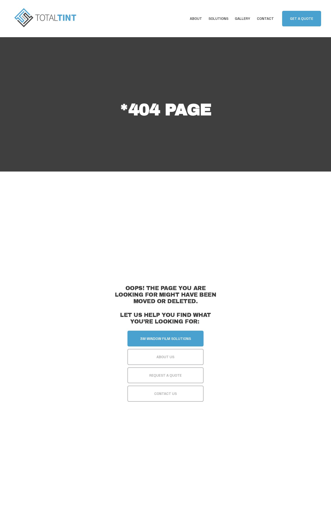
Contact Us (165, 393)
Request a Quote (165, 375)
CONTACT (265, 18)
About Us (165, 357)
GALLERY (242, 18)
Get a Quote (301, 18)
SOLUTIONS (218, 18)
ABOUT (196, 18)
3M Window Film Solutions (165, 338)
